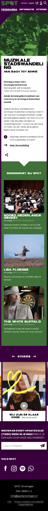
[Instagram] (14, 468)
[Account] (41, 4)
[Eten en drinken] (37, 4)
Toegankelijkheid (25, 504)
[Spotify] (22, 468)
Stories (41, 9)
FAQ (9, 501)
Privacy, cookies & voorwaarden (29, 501)
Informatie (26, 9)
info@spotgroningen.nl (24, 495)
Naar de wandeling (19, 145)
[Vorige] (13, 356)
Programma (9, 9)
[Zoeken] (45, 4)
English (31, 3)
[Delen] (6, 155)
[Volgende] (34, 356)
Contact (24, 3)
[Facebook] (5, 468)
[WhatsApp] (31, 468)
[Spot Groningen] (9, 3)
